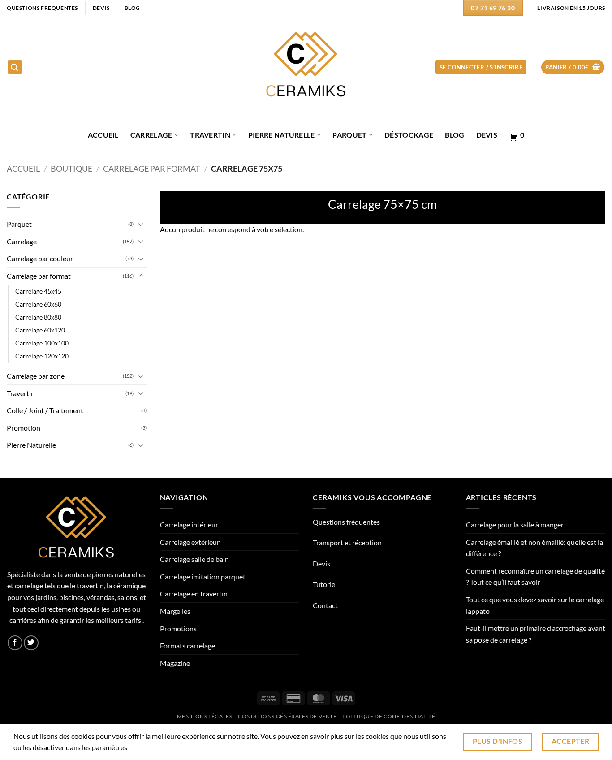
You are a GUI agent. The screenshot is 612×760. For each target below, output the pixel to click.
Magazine (175, 663)
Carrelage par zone (36, 375)
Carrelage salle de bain (194, 559)
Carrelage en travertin (194, 593)
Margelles (175, 611)
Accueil (23, 168)
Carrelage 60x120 (40, 330)
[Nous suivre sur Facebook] (15, 642)
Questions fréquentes (346, 522)
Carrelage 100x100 (42, 343)
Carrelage (151, 134)
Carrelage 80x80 (38, 317)
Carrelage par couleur (40, 258)
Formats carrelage (187, 645)
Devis (487, 134)
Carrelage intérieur (189, 524)
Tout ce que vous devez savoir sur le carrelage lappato (535, 605)
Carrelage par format (151, 168)
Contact (325, 605)
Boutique (71, 168)
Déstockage (408, 134)
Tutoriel (325, 584)
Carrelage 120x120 (42, 356)
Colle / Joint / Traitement (45, 410)
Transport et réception (347, 542)
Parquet (349, 134)
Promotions (178, 628)
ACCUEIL (103, 134)
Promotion (23, 427)
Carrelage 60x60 (38, 304)
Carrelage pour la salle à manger (515, 524)
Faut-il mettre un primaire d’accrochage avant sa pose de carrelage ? (535, 634)
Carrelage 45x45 (38, 291)
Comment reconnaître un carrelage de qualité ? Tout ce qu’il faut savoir (535, 576)
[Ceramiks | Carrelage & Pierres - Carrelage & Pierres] (306, 67)
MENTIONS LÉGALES (205, 716)
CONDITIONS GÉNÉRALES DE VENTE (287, 716)
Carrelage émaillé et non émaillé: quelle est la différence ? (534, 548)
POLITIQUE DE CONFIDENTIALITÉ (388, 716)
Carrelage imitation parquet (203, 576)
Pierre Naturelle (281, 134)
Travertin (210, 134)
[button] (15, 67)
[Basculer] (141, 224)
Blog (454, 134)
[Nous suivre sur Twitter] (31, 642)
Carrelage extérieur (190, 542)
